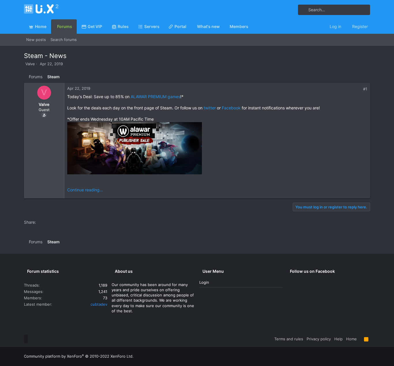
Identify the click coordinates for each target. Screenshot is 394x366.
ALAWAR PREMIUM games (155, 96)
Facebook (231, 107)
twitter (210, 107)
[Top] (360, 339)
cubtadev (99, 304)
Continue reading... (85, 189)
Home (351, 339)
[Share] (359, 89)
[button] (162, 26)
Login (204, 282)
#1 (365, 89)
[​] (217, 149)
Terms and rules (288, 339)
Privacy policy (319, 339)
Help (338, 339)
